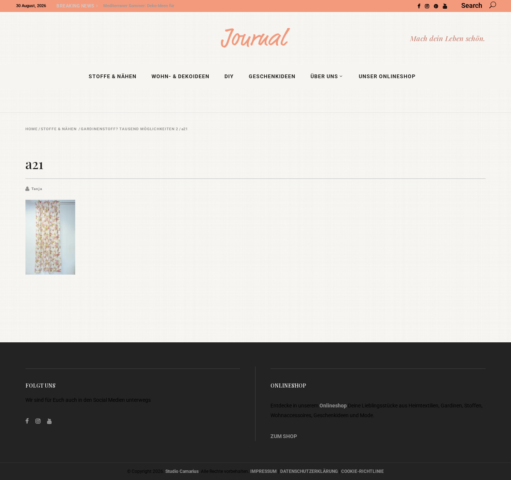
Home (31, 129)
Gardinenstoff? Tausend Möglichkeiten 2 (129, 129)
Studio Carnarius (182, 471)
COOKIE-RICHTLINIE (362, 471)
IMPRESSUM (263, 471)
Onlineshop (333, 406)
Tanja (36, 189)
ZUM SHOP (283, 436)
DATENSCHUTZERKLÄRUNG (309, 471)
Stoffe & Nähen (59, 129)
